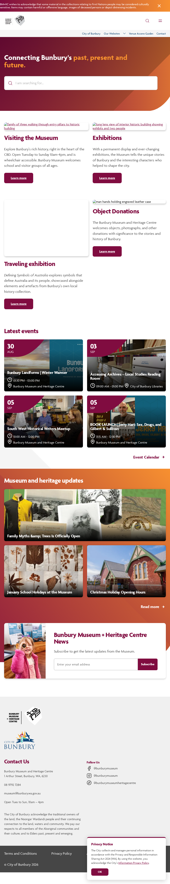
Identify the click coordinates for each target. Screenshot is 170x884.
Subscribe (147, 664)
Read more (150, 606)
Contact (161, 33)
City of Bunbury (91, 33)
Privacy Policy (61, 853)
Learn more (19, 178)
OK (100, 872)
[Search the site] (147, 20)
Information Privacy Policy (133, 862)
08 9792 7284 (12, 784)
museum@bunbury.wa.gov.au (22, 793)
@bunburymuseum (106, 768)
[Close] (159, 6)
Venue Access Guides (141, 33)
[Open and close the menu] (160, 21)
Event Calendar (146, 457)
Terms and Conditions (20, 853)
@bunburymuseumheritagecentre (115, 783)
